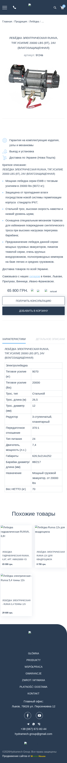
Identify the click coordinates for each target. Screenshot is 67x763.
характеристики (14, 339)
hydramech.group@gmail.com (33, 733)
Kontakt (33, 693)
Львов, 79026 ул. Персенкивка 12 (33, 706)
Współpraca (34, 667)
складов (34, 276)
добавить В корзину (33, 311)
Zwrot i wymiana (33, 680)
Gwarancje (34, 673)
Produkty (33, 660)
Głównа (33, 653)
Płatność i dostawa (33, 687)
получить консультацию (33, 301)
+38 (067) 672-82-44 (33, 729)
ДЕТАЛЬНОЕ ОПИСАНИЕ (51, 339)
